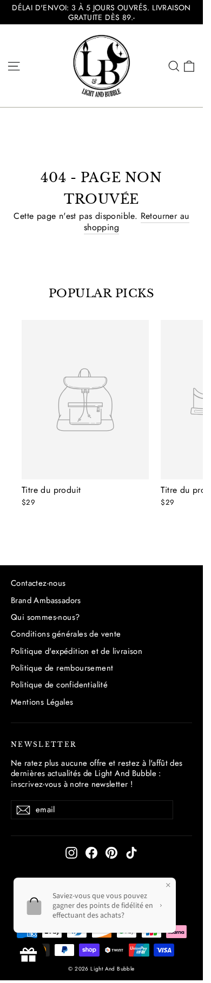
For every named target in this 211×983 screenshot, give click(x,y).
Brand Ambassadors (46, 600)
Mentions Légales (42, 702)
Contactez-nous (38, 583)
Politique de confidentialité (59, 685)
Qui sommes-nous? (45, 617)
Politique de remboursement (62, 668)
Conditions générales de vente (66, 634)
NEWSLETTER (44, 744)
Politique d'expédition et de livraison (76, 651)
